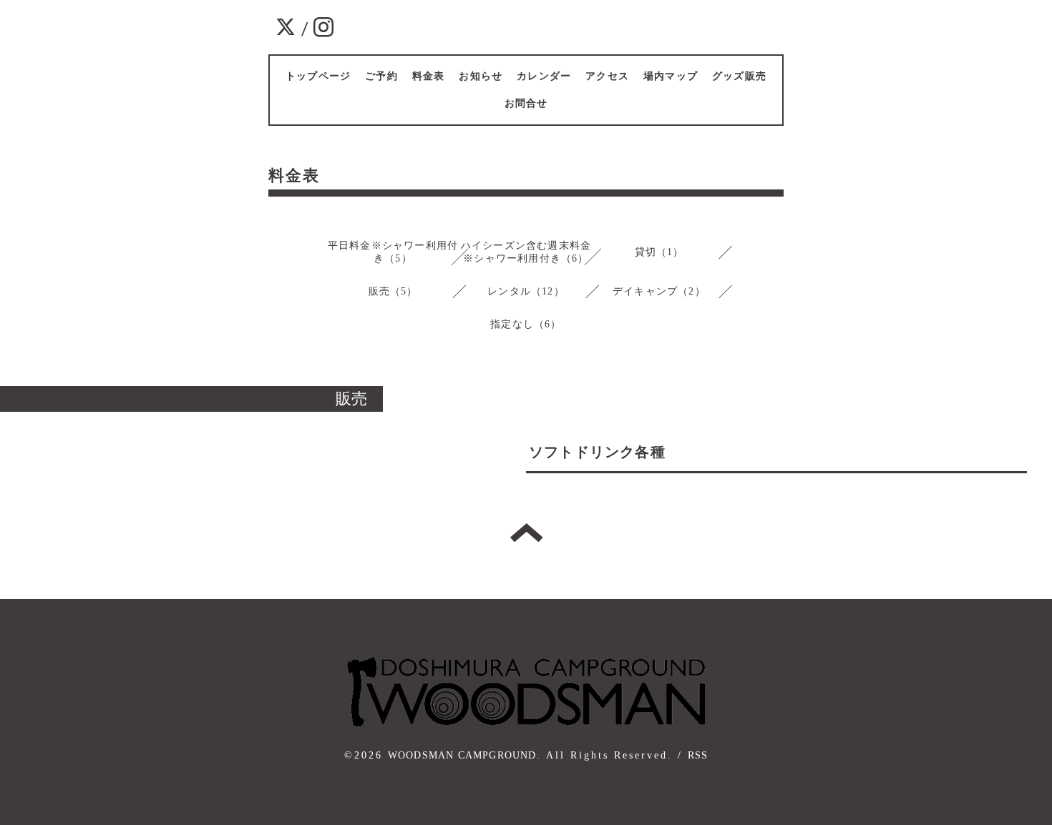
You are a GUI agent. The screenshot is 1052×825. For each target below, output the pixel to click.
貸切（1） (659, 252)
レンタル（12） (526, 291)
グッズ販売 (739, 76)
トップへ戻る (526, 532)
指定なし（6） (525, 324)
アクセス (607, 76)
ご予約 (381, 76)
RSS (698, 755)
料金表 (428, 76)
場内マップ (670, 76)
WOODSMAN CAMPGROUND (462, 755)
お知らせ (480, 76)
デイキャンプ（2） (659, 291)
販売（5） (393, 291)
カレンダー (544, 76)
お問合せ (526, 103)
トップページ (318, 76)
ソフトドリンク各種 (597, 452)
